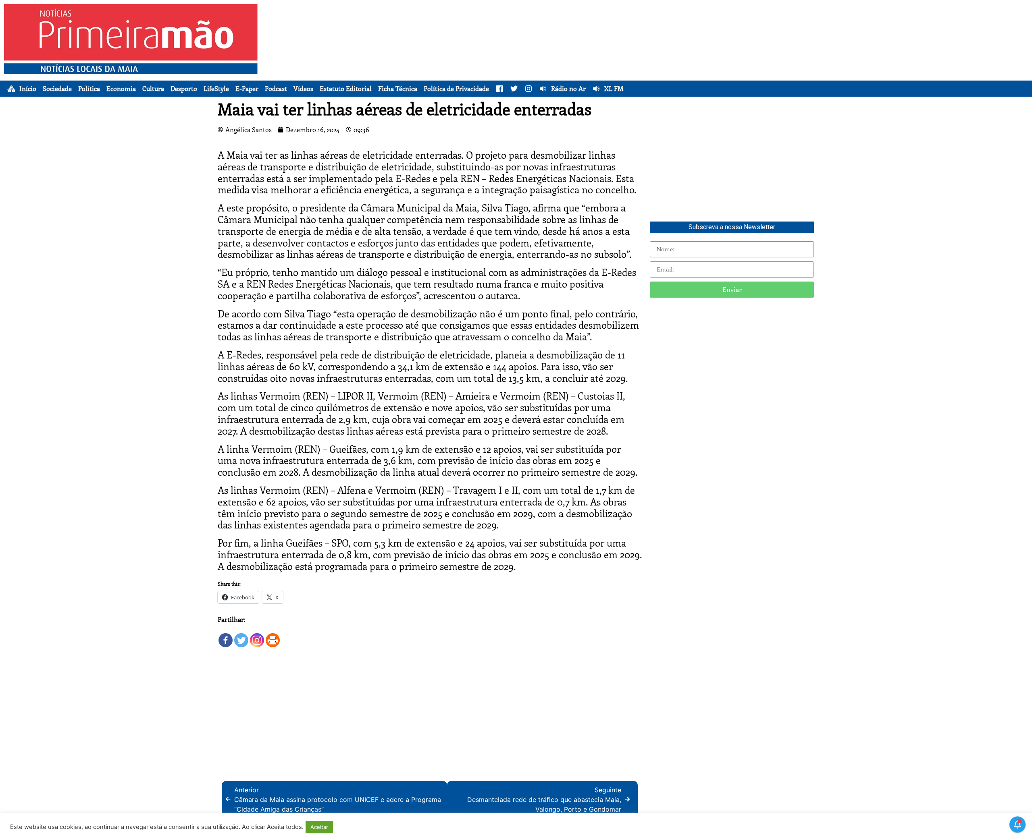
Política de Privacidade (456, 89)
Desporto (184, 89)
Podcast (276, 89)
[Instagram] (257, 636)
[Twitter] (241, 636)
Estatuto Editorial (346, 89)
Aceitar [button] (319, 827)
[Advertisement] (661, 60)
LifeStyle (216, 89)
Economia (121, 89)
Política (89, 89)
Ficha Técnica (397, 89)
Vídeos (303, 89)
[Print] (273, 636)
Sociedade (57, 89)
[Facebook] (225, 636)
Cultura (153, 89)
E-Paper (246, 89)
